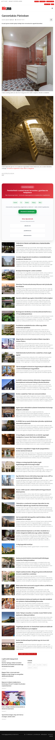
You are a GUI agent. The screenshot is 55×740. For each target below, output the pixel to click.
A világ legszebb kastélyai (24, 544)
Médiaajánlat (44, 734)
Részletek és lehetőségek (27, 211)
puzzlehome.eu (27, 230)
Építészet (12, 19)
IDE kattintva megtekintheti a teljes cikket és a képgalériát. (20, 168)
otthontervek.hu (27, 235)
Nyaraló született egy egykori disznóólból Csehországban (34, 298)
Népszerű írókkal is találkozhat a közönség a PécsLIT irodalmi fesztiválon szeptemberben (13, 684)
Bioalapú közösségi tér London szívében (29, 270)
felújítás (39, 664)
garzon (30, 667)
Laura (6, 19)
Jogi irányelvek (36, 734)
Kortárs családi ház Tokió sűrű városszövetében (31, 394)
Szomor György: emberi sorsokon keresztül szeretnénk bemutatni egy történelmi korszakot (12, 664)
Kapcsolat (50, 734)
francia (45, 664)
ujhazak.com (27, 225)
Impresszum (30, 734)
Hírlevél (51, 736)
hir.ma (6, 734)
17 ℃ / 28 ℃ (4, 1)
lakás (34, 664)
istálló (35, 667)
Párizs (29, 664)
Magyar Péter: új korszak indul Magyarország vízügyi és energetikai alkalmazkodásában (12, 674)
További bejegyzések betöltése (27, 654)
